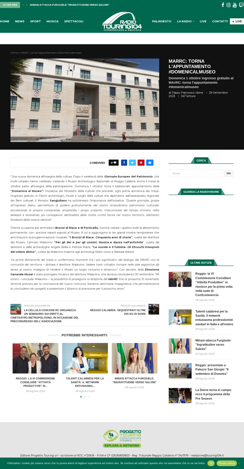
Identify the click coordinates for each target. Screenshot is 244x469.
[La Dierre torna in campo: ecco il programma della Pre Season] (180, 395)
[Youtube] (235, 5)
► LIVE (237, 21)
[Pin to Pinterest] (141, 163)
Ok (211, 463)
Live (203, 21)
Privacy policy (226, 463)
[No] (239, 463)
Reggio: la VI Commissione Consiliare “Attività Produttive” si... (35, 382)
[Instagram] (228, 5)
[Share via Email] (149, 163)
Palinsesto (161, 21)
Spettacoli (73, 21)
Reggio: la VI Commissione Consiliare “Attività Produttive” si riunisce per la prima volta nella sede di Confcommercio (214, 284)
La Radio (184, 21)
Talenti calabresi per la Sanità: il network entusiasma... (85, 382)
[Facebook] (222, 5)
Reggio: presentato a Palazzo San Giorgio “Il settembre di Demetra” (211, 369)
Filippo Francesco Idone (187, 92)
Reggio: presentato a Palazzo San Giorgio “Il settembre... (71, 4)
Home (4, 21)
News (19, 21)
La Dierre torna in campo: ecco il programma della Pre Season (213, 394)
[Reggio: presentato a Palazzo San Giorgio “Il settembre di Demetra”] (180, 370)
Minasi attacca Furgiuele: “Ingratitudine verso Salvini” (213, 345)
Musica (53, 21)
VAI (228, 173)
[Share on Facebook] (124, 163)
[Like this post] (115, 163)
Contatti (220, 21)
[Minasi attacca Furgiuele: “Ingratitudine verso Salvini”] (134, 358)
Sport (35, 21)
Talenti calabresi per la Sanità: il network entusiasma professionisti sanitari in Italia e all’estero (214, 318)
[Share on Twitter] (132, 163)
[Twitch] (241, 5)
